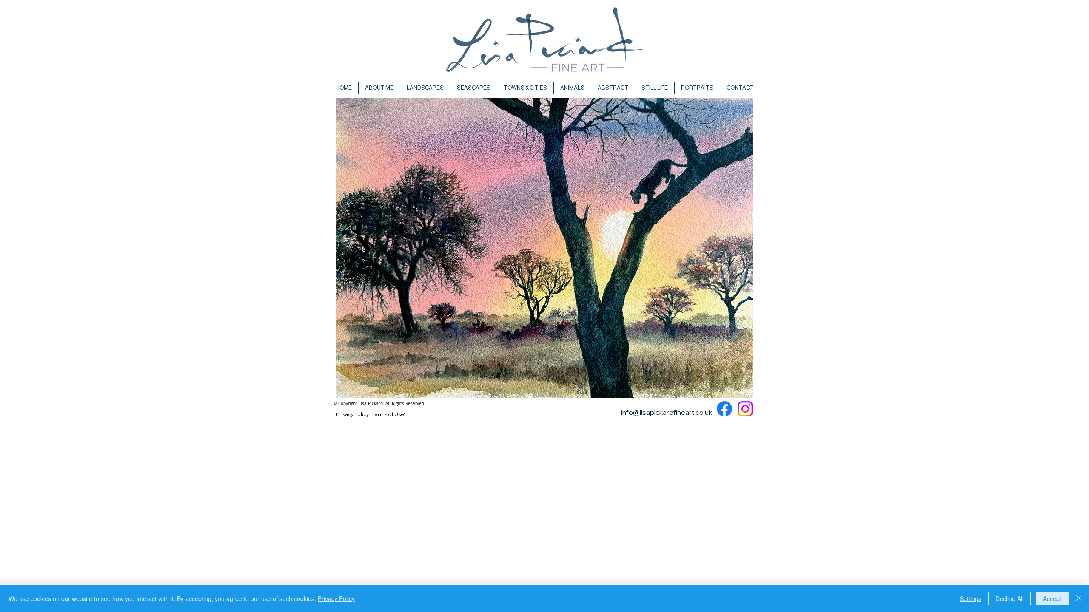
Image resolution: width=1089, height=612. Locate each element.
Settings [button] (970, 598)
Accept (1052, 598)
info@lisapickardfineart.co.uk (666, 412)
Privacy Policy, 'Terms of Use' (370, 414)
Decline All (1009, 598)
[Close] (1079, 598)
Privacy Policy (336, 598)
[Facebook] (724, 409)
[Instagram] (745, 409)
